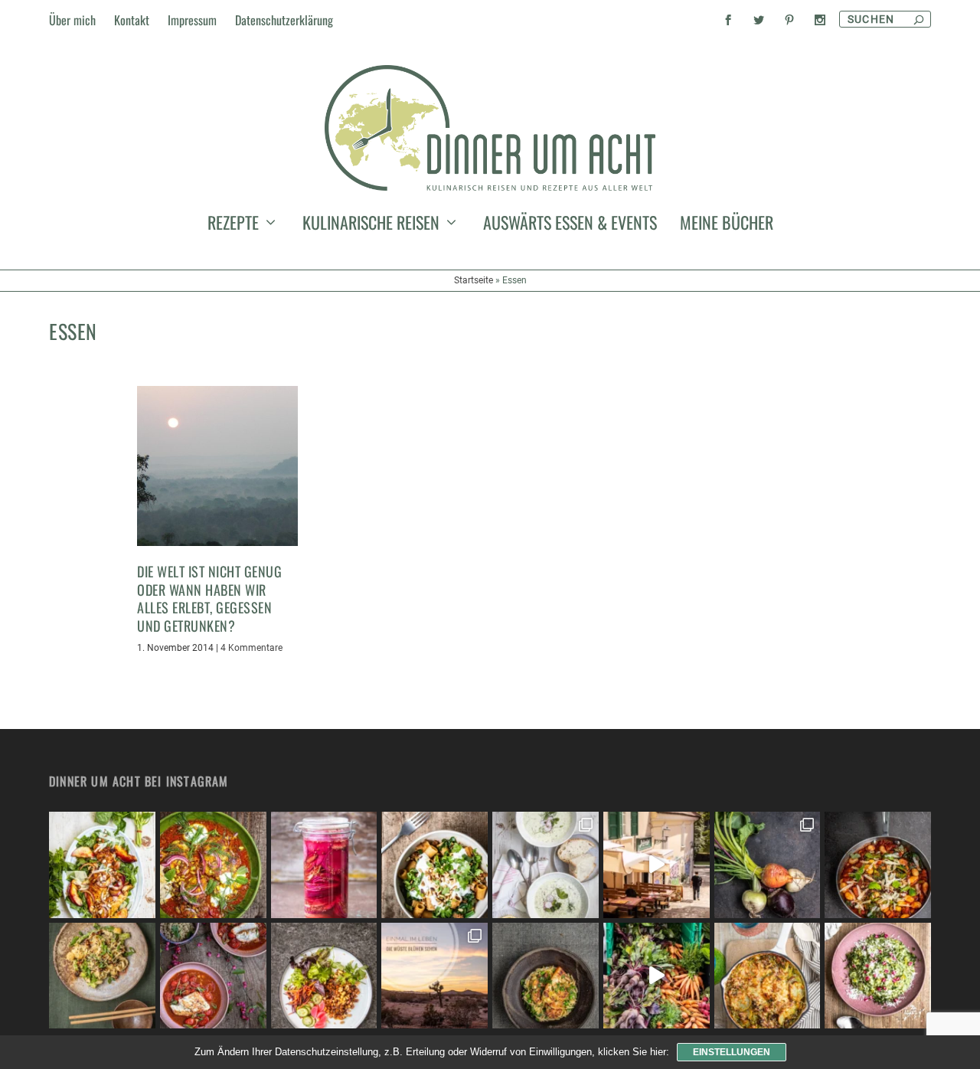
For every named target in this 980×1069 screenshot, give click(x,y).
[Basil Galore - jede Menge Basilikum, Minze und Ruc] (102, 865)
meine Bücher (726, 225)
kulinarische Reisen (370, 225)
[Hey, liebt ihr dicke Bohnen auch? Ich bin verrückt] (878, 865)
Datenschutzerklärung (284, 20)
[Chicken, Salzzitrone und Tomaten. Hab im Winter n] (213, 976)
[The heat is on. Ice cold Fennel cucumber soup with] (545, 865)
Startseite (473, 280)
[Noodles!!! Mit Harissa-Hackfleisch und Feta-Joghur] (434, 865)
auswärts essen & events (570, 225)
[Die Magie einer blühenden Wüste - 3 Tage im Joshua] (434, 976)
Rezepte (233, 225)
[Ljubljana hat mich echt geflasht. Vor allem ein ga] (656, 865)
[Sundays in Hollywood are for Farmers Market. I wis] (656, 976)
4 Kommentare (251, 647)
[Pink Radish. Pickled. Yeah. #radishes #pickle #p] (324, 865)
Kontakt (131, 20)
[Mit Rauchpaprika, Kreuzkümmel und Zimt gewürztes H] (213, 865)
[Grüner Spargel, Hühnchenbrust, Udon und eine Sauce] (102, 976)
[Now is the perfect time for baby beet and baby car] (767, 865)
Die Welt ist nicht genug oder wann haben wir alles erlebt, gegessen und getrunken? (209, 598)
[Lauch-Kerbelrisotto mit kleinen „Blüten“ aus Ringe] (878, 976)
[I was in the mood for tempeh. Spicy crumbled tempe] (324, 976)
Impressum (192, 20)
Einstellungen (731, 1052)
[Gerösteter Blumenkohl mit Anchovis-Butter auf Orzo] (545, 976)
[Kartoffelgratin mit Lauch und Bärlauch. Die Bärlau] (767, 976)
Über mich (72, 20)
